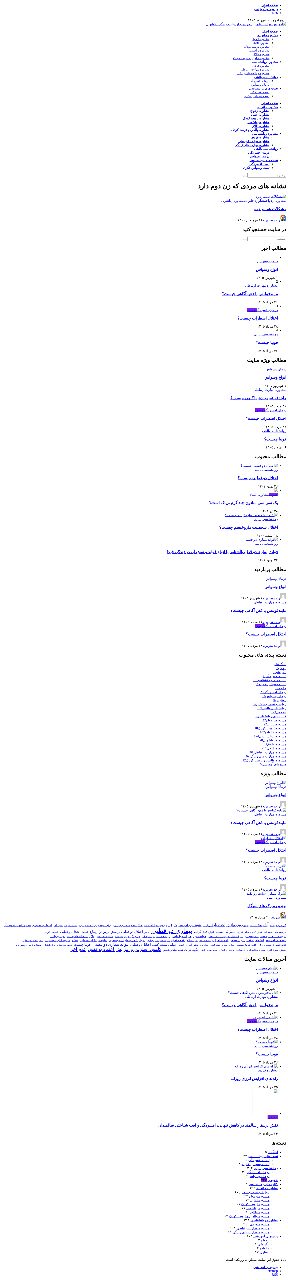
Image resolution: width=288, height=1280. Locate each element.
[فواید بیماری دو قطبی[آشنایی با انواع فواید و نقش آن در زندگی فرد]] (261, 539)
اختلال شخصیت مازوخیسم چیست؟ (248, 527)
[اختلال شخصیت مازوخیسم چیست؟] (251, 515)
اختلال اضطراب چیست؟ (257, 318)
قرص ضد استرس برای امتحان (57, 945)
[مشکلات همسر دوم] (271, 196)
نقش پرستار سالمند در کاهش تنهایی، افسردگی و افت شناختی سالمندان (218, 1125)
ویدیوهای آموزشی (266, 9)
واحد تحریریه (271, 220)
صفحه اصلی (269, 5)
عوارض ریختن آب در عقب (193, 944)
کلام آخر (78, 949)
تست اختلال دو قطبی (74, 931)
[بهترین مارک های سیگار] (266, 893)
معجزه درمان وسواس (29, 944)
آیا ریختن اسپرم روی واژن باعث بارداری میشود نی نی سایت (221, 925)
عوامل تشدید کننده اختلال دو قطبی (153, 944)
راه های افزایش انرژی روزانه (254, 1078)
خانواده (264, 1248)
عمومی (252, 310)
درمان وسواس (260, 84)
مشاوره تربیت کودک (256, 46)
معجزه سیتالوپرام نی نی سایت (250, 950)
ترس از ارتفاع (99, 931)
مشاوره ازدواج (260, 39)
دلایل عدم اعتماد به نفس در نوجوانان (72, 936)
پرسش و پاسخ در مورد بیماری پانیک (217, 950)
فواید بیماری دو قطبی (110, 944)
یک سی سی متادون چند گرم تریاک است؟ (243, 502)
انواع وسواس (267, 269)
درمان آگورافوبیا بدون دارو (127, 936)
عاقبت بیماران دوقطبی (93, 940)
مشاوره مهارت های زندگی (253, 73)
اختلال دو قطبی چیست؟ (258, 478)
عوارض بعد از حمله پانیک (223, 945)
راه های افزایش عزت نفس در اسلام (208, 940)
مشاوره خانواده (267, 35)
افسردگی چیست (226, 931)
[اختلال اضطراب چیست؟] (273, 838)
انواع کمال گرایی (204, 931)
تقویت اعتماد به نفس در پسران (265, 936)
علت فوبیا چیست (247, 944)
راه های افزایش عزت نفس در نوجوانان (166, 940)
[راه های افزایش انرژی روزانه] (256, 1066)
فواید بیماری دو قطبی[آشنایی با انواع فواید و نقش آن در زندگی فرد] (222, 552)
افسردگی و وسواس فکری (249, 932)
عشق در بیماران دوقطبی (61, 940)
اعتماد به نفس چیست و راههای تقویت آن (28, 925)
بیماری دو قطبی (171, 930)
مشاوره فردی (260, 65)
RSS (275, 13)
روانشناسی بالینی (266, 77)
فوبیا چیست (82, 944)
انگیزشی (263, 1244)
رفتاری (264, 1252)
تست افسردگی (259, 92)
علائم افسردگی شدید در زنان (272, 945)
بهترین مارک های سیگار (266, 905)
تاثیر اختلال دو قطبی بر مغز (130, 931)
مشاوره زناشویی (259, 50)
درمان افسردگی (259, 81)
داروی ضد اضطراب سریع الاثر (156, 936)
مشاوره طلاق (261, 54)
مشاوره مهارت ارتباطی (255, 69)
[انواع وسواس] (275, 782)
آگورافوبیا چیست (278, 925)
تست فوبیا (51, 931)
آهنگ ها (273, 1152)
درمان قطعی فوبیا (104, 936)
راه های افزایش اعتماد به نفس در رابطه (258, 940)
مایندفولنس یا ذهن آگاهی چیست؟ (250, 293)
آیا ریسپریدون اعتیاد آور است (158, 925)
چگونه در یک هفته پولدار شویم (181, 949)
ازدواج (265, 1240)
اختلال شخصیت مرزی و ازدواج (128, 925)
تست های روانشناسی (263, 88)
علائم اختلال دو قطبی (33, 940)
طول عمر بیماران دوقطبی (127, 940)
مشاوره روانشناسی (265, 62)
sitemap (273, 1271)
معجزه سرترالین (276, 949)
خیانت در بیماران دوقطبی (189, 936)
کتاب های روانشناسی (263, 1184)
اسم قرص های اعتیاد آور (65, 925)
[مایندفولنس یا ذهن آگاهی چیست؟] (261, 810)
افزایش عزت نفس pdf (275, 932)
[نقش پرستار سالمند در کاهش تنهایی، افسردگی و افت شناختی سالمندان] (265, 1113)
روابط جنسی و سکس (254, 1192)
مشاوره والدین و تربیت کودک (251, 58)
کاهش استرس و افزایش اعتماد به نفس (124, 949)
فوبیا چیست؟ (267, 342)
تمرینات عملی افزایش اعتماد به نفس (225, 936)
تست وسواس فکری (256, 96)
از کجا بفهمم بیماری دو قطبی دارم (95, 925)
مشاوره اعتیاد (261, 43)
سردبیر (275, 917)
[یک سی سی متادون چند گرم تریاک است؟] (276, 490)
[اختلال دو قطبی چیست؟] (259, 465)
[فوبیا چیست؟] (275, 866)
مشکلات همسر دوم (270, 209)
